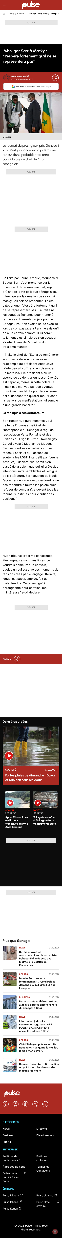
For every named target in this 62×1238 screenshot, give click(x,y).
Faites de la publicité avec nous (11, 1177)
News (11, 13)
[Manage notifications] (55, 1231)
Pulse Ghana (10, 1202)
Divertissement (45, 1135)
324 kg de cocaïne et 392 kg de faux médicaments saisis (44, 820)
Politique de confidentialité (11, 1158)
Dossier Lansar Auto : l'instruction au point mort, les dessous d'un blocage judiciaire (39, 1067)
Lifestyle (41, 1128)
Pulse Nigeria (11, 1195)
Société (20, 13)
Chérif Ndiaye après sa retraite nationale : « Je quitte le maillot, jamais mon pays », (38, 1047)
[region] (31, 812)
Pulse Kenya (10, 1208)
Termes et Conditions (43, 1168)
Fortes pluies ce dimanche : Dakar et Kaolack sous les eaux (30, 777)
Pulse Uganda (45, 1195)
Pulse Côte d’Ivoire (43, 1204)
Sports (23, 974)
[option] (17, 813)
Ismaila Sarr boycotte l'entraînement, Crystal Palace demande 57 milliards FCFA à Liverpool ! (37, 983)
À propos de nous (14, 1166)
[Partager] (55, 77)
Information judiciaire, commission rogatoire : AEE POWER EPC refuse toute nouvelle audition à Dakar (35, 1026)
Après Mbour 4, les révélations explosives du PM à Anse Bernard (16, 822)
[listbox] (32, 812)
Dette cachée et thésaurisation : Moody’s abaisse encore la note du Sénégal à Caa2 (38, 1005)
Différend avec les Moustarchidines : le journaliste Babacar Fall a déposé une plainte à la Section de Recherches (38, 958)
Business (24, 997)
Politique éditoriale (42, 1158)
